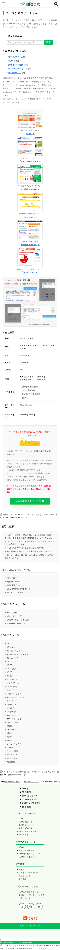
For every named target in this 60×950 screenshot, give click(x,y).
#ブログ (10, 708)
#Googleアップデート (16, 651)
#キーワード (12, 687)
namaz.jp (30, 217)
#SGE (9, 672)
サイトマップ (24, 870)
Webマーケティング (18, 69)
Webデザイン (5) (14, 616)
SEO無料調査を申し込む (28, 501)
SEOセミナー (29, 799)
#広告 (9, 726)
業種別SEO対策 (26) (16, 623)
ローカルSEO (13, 758)
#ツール (10, 701)
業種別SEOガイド (15, 585)
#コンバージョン (14, 694)
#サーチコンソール (15, 697)
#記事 (9, 737)
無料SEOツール (14, 582)
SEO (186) (12, 613)
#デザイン (11, 705)
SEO (10, 61)
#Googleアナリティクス (17, 654)
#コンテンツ (12, 690)
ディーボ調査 (13, 751)
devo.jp (30, 134)
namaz (10, 747)
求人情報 (22, 879)
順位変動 (11, 762)
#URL (9, 676)
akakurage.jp (30, 272)
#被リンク (11, 733)
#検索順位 (11, 730)
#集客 (9, 740)
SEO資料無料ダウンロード (19, 589)
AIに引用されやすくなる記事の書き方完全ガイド (28, 551)
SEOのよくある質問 (16, 592)
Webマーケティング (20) (18, 620)
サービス (26, 788)
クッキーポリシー (26, 876)
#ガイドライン (13, 683)
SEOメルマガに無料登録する (31, 895)
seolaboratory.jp (30, 189)
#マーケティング (14, 719)
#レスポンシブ (13, 722)
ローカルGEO (13, 755)
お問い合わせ (24, 898)
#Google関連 (13, 658)
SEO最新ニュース (27, 825)
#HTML (10, 662)
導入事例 (26, 792)
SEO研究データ (26, 822)
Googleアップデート (16, 744)
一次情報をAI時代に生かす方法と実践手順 (25, 548)
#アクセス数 (12, 679)
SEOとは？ (12, 578)
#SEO (9, 665)
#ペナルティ (12, 712)
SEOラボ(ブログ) (31, 803)
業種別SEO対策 (15, 65)
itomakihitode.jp (30, 245)
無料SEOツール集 (16, 57)
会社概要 (26, 806)
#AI (8, 644)
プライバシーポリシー (28, 873)
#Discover (11, 647)
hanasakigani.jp (30, 161)
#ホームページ (13, 715)
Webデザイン (14, 73)
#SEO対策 (11, 669)
